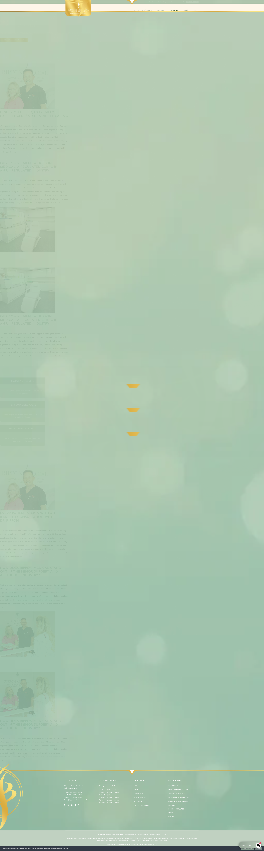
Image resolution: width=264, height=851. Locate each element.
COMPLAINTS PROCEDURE (178, 801)
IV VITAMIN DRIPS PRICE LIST (179, 797)
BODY (136, 790)
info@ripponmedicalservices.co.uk (76, 800)
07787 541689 (77, 797)
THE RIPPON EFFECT (141, 805)
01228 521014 (77, 792)
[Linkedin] (75, 805)
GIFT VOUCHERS (174, 786)
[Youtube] (72, 805)
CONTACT (172, 817)
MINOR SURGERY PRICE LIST (179, 790)
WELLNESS (138, 801)
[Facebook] (64, 805)
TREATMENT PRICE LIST (177, 794)
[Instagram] (78, 805)
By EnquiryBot (249, 845)
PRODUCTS (172, 805)
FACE (135, 786)
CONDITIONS (139, 794)
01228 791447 (77, 795)
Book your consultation (14, 40)
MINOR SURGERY (140, 797)
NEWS (170, 813)
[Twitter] (68, 805)
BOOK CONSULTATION (176, 809)
